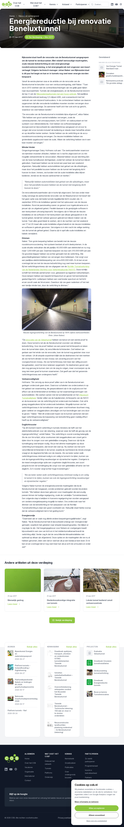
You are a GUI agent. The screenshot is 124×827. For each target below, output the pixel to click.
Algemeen (30, 754)
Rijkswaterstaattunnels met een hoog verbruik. (56, 94)
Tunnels (48, 768)
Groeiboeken (70, 763)
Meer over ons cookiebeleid (96, 821)
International (29, 776)
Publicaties (69, 767)
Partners (88, 777)
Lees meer (12, 604)
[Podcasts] (121, 4)
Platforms (48, 773)
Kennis (53, 4)
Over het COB (17, 4)
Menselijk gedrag (15, 600)
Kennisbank (69, 759)
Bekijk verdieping (64, 620)
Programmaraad (91, 766)
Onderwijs (49, 777)
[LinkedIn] (112, 4)
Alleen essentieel (97, 815)
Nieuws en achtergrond (29, 16)
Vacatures (29, 767)
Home (12, 16)
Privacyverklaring (65, 818)
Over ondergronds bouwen (70, 775)
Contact (28, 780)
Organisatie (29, 772)
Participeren (81, 4)
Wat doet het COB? (36, 4)
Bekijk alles (32, 647)
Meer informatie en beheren (87, 802)
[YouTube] (116, 4)
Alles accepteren (97, 808)
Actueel (65, 4)
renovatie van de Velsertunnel (38, 340)
